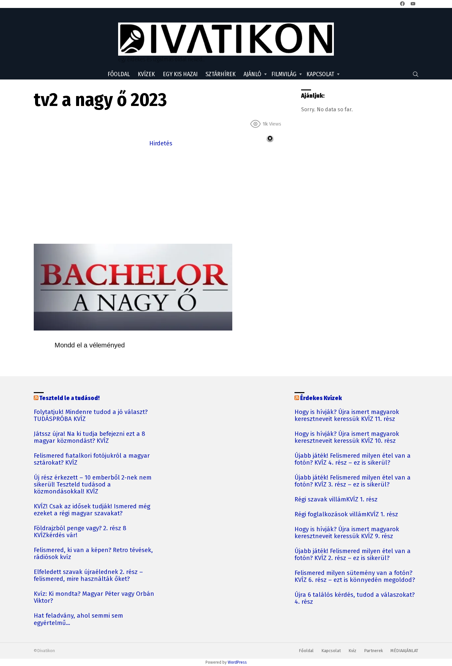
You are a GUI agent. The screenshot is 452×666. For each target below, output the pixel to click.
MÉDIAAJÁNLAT (404, 650)
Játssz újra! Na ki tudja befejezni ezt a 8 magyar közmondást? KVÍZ (89, 437)
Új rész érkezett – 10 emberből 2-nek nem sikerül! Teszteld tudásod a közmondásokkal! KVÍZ (93, 484)
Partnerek (373, 650)
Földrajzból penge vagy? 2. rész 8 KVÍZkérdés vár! (80, 532)
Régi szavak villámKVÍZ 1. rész (336, 499)
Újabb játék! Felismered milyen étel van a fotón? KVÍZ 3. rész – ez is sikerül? (352, 481)
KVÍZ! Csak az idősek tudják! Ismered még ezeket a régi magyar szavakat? (92, 510)
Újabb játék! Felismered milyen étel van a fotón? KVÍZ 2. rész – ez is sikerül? (352, 555)
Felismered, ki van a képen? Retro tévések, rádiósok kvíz (93, 554)
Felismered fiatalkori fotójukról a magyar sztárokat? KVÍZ (92, 459)
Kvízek (146, 74)
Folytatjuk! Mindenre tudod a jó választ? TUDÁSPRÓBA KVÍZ (91, 416)
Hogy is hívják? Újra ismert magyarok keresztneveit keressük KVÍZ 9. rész (346, 533)
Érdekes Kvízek (321, 398)
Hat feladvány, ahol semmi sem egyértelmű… (78, 619)
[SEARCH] (415, 74)
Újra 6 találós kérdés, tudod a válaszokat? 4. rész (354, 598)
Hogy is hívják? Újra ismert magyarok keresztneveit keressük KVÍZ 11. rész (346, 416)
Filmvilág (283, 74)
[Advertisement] (160, 194)
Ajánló (252, 74)
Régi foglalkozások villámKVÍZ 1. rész (346, 514)
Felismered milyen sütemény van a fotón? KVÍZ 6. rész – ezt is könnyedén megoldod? (354, 577)
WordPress (237, 662)
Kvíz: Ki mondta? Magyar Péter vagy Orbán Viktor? (94, 597)
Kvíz (352, 650)
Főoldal (119, 74)
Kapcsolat (320, 74)
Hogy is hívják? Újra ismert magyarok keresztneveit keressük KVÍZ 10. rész (346, 437)
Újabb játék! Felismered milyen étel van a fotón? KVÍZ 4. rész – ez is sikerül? (352, 459)
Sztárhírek (220, 74)
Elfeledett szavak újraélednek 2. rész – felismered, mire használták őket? (88, 576)
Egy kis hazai (180, 74)
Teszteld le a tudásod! (69, 398)
